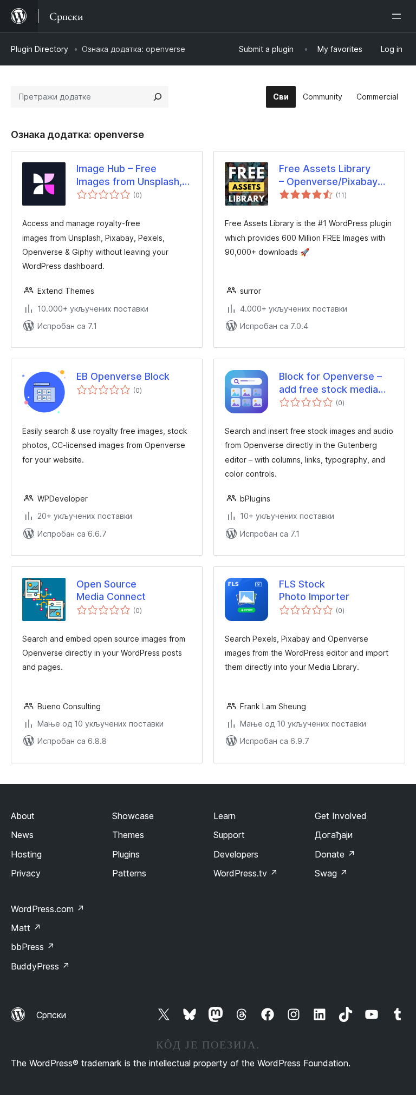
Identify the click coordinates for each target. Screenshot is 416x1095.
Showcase (133, 815)
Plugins (126, 854)
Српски (51, 1015)
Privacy (26, 873)
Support (229, 834)
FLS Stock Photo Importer (314, 590)
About (23, 815)
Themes (128, 834)
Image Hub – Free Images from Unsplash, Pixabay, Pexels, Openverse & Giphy (129, 175)
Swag (331, 873)
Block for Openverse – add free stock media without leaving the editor (330, 383)
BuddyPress (40, 966)
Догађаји (334, 834)
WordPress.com (47, 908)
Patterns (129, 873)
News (22, 834)
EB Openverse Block (123, 376)
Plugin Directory (39, 49)
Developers (235, 854)
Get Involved (341, 815)
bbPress (33, 946)
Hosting (26, 854)
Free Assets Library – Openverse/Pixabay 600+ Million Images (328, 175)
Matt (26, 927)
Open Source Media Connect (111, 590)
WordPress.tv (245, 873)
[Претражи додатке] (157, 97)
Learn (224, 815)
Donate (335, 854)
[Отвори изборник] (398, 16)
